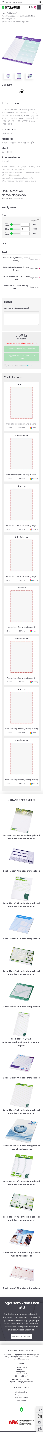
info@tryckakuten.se (25, 1382)
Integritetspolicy (21, 1395)
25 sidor (7, 229)
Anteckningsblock (8, 19)
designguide (19, 169)
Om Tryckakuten (21, 1398)
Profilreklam (11, 13)
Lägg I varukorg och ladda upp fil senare (21, 356)
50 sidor (7, 233)
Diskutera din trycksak (21, 1336)
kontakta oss (19, 1359)
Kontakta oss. (27, 366)
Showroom (21, 1401)
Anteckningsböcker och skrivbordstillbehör (18, 16)
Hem (3, 13)
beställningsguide (12, 175)
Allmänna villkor (21, 1392)
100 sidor (7, 224)
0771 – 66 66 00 (25, 1380)
